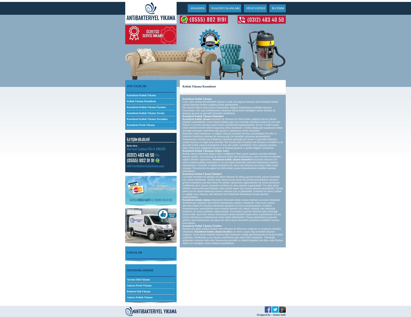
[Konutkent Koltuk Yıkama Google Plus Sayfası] (282, 311)
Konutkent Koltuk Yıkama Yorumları (147, 119)
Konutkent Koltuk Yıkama (141, 95)
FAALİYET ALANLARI (225, 8)
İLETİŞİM (278, 8)
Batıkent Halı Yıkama (138, 291)
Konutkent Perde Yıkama (141, 125)
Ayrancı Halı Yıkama (138, 279)
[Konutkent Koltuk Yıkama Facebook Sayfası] (268, 311)
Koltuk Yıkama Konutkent (141, 101)
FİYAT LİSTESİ (255, 8)
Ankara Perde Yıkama (139, 285)
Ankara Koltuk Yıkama (140, 297)
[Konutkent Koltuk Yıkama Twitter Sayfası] (275, 311)
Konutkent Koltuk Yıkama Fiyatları (146, 107)
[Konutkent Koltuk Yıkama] (151, 22)
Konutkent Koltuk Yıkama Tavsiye (146, 113)
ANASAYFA (197, 8)
